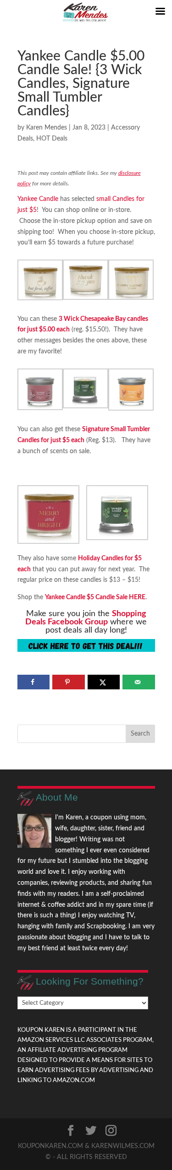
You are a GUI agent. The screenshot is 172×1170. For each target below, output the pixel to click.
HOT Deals (51, 138)
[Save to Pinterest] (68, 682)
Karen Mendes (46, 128)
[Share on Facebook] (33, 682)
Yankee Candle (37, 199)
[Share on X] (104, 682)
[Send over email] (138, 682)
